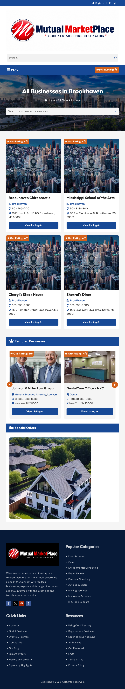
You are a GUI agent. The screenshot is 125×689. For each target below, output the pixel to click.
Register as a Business (81, 631)
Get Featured (76, 648)
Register (99, 3)
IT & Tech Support (78, 602)
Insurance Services (79, 596)
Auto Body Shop (77, 584)
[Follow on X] (15, 603)
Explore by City (17, 654)
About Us (14, 625)
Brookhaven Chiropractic (29, 197)
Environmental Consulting (83, 567)
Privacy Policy (76, 665)
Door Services (76, 556)
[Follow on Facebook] (8, 603)
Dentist (74, 394)
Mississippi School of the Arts (91, 197)
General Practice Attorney (30, 394)
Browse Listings (106, 69)
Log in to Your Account (81, 636)
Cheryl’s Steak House (26, 294)
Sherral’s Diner (79, 294)
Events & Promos (19, 636)
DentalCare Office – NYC (85, 388)
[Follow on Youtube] (21, 603)
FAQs (71, 654)
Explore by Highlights (20, 665)
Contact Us (15, 642)
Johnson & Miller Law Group (33, 388)
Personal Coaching (79, 579)
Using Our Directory (79, 625)
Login (114, 3)
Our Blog (14, 648)
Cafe (71, 562)
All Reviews (74, 642)
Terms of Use (75, 659)
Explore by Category (20, 659)
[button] (115, 385)
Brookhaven (19, 204)
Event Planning (76, 573)
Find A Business (18, 631)
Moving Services (77, 590)
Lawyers (52, 394)
